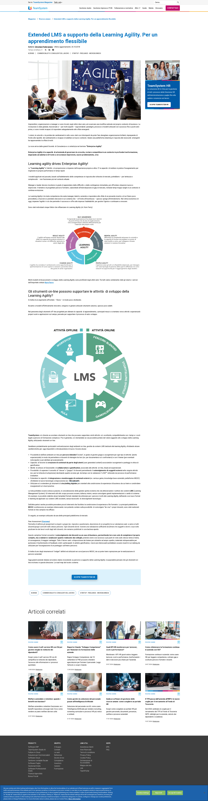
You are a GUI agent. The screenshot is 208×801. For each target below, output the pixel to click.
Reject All (158, 793)
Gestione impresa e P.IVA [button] (102, 8)
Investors (57, 763)
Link (81, 768)
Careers (57, 766)
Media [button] (151, 8)
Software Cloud (34, 758)
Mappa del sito (85, 765)
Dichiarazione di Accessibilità (86, 762)
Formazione (58, 769)
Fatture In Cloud (34, 752)
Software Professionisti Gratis (37, 770)
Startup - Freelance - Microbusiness (86, 53)
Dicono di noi (59, 758)
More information (74, 799)
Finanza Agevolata (35, 774)
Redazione (39, 669)
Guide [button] (144, 8)
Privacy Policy (85, 755)
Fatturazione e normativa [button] (123, 8)
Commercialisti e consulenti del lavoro (53, 53)
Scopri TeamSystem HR (84, 577)
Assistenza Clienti (86, 747)
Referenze (58, 755)
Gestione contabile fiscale (38, 761)
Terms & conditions (87, 752)
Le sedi (57, 752)
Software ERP (33, 747)
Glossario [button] (159, 8)
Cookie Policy (85, 758)
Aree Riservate (85, 750)
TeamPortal (84, 771)
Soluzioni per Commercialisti (39, 755)
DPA (107, 747)
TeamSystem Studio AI (37, 750)
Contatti (57, 750)
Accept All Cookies (175, 793)
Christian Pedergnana (44, 47)
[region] (104, 793)
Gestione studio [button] (85, 8)
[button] (58, 2)
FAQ (107, 750)
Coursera (45, 521)
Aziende (31, 53)
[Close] (204, 792)
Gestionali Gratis (34, 766)
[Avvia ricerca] (178, 2)
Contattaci (172, 8)
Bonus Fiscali (33, 776)
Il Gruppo (57, 747)
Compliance (58, 761)
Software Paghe (34, 763)
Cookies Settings (143, 793)
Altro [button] (137, 8)
